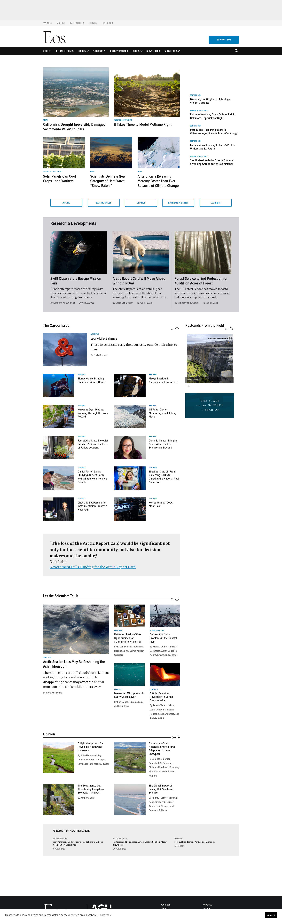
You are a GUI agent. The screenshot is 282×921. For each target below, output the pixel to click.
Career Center (77, 23)
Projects (98, 51)
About (46, 51)
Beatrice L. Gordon (161, 759)
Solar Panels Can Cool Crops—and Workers (59, 178)
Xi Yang (173, 655)
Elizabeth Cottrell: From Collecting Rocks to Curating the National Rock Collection (164, 477)
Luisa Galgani (135, 702)
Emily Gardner (101, 355)
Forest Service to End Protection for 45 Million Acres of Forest (201, 281)
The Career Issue (56, 325)
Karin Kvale (123, 706)
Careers (216, 202)
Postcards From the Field (204, 325)
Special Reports (64, 51)
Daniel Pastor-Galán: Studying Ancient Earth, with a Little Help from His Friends (92, 477)
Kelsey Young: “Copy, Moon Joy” (161, 504)
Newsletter (153, 51)
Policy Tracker (119, 51)
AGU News (95, 334)
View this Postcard (194, 379)
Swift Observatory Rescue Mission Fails (75, 281)
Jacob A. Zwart (101, 763)
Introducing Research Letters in (213, 131)
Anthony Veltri (88, 797)
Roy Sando (83, 763)
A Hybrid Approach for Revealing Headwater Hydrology (90, 746)
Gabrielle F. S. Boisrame (160, 763)
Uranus (141, 202)
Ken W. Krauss (157, 655)
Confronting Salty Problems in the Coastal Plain (163, 638)
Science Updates (157, 631)
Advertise (207, 904)
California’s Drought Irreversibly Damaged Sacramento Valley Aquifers (74, 127)
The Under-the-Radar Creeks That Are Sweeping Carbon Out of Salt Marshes (211, 162)
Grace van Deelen (124, 302)
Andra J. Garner (159, 797)
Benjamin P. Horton (158, 810)
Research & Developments (73, 223)
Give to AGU (107, 23)
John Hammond (89, 755)
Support (224, 39)
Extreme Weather (178, 202)
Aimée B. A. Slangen (159, 806)
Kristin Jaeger (98, 759)
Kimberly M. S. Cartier (64, 302)
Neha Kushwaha (54, 692)
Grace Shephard (166, 714)
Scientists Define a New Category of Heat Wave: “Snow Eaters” (107, 181)
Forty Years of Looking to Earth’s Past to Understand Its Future (212, 146)
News (45, 120)
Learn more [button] (105, 915)
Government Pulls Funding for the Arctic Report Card (93, 567)
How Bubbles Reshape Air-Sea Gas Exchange (194, 842)
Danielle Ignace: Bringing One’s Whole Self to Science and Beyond (163, 444)
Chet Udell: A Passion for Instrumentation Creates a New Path (92, 506)
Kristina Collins (124, 646)
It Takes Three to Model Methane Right (143, 124)
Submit (206, 909)
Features (82, 375)
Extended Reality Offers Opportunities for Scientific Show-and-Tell (127, 638)
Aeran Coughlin (169, 651)
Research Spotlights (123, 120)
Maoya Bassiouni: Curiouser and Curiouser (163, 380)
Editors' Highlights (120, 839)
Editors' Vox (195, 95)
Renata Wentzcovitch (163, 705)
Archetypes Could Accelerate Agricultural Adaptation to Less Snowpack (162, 748)
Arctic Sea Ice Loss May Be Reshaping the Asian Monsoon (74, 664)
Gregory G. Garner (164, 802)
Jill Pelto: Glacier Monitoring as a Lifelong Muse (162, 413)
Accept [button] (271, 915)
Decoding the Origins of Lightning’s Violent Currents (210, 101)
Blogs (136, 51)
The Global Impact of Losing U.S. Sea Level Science (161, 789)
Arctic (66, 202)
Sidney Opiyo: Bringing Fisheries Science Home (91, 380)
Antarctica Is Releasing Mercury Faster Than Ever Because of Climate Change (158, 181)
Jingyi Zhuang (157, 718)
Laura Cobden (157, 709)
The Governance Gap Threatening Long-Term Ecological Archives (91, 789)
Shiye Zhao (122, 702)
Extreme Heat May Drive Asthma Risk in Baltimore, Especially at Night (212, 116)
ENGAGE (165, 909)
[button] (188, 357)
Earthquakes (103, 202)
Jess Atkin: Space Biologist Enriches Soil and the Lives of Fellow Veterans (93, 444)
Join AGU (93, 23)
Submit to (172, 51)
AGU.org (61, 23)
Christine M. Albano (158, 767)
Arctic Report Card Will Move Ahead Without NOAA (139, 281)
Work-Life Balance (104, 338)
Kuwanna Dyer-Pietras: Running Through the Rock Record (93, 413)
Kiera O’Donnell (160, 646)
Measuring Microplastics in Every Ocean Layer (129, 695)
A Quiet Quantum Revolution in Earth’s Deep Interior (161, 697)
